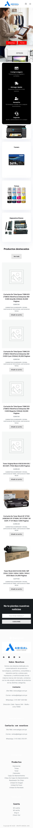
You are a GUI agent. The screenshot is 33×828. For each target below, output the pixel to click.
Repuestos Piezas (16, 218)
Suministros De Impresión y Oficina (16, 307)
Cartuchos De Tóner (9, 473)
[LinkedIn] (14, 657)
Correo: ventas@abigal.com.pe (16, 695)
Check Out (16, 815)
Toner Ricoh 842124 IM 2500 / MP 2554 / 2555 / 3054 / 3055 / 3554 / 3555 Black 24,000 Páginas (16, 573)
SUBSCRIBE (16, 621)
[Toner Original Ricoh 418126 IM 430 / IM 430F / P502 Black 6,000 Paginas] (16, 446)
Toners (16, 147)
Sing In (16, 813)
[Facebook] (4, 657)
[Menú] (30, 4)
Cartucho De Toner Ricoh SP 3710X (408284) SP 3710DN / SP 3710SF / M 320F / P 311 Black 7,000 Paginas (16, 518)
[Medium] (19, 657)
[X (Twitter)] (9, 657)
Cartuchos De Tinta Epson (11, 309)
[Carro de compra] (26, 4)
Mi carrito (16, 810)
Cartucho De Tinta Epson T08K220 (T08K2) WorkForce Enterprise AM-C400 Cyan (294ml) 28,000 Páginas (16, 354)
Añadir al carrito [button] (16, 315)
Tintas (16, 186)
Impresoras (16, 131)
